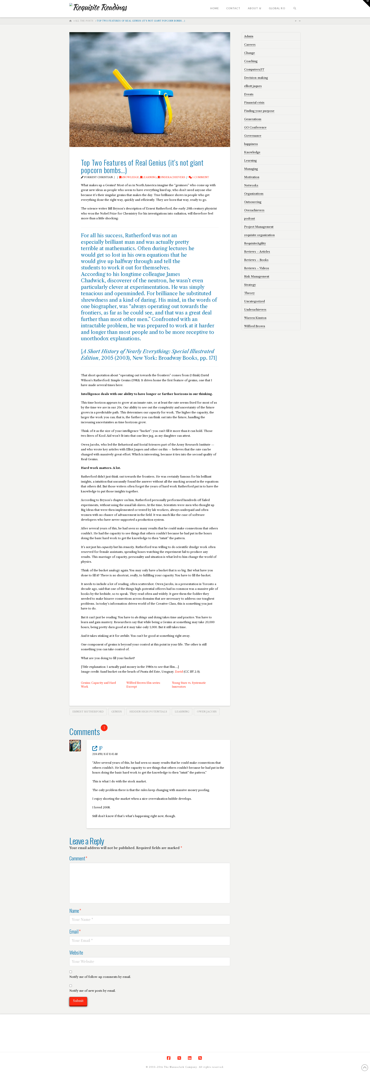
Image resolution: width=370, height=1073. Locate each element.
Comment (78, 858)
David (179, 671)
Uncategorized (254, 301)
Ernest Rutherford (88, 711)
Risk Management (256, 276)
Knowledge (130, 177)
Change (249, 53)
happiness (251, 144)
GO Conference (255, 127)
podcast (249, 218)
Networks (251, 185)
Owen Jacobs (207, 711)
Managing (251, 169)
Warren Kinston (255, 318)
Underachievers (172, 177)
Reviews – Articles (257, 251)
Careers (250, 44)
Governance (252, 135)
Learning (149, 177)
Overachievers (254, 210)
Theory (249, 293)
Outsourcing (252, 202)
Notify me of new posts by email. (92, 991)
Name (75, 910)
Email (75, 931)
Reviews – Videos (256, 268)
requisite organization (259, 235)
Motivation (251, 177)
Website (76, 952)
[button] (366, 3)
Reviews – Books (256, 260)
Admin (248, 36)
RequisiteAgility (255, 243)
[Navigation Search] (295, 8)
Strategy (250, 285)
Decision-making (256, 78)
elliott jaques (253, 86)
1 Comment (200, 177)
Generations (252, 119)
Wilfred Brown (254, 326)
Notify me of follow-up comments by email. (100, 977)
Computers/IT (254, 69)
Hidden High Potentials (148, 711)
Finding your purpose (259, 111)
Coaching (250, 61)
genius (116, 711)
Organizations (253, 193)
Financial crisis (254, 102)
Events (248, 94)
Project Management (258, 227)
